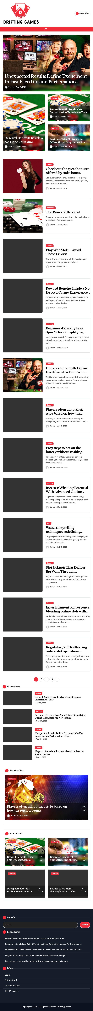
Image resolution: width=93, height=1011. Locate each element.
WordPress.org (12, 991)
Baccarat (51, 207)
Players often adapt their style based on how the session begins (65, 413)
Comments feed (12, 986)
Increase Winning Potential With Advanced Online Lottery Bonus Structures (67, 492)
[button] (88, 64)
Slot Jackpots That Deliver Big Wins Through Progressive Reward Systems (68, 571)
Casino (9, 39)
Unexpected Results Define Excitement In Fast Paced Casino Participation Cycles (67, 372)
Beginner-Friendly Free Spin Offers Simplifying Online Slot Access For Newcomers (67, 142)
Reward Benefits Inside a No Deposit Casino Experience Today (24, 142)
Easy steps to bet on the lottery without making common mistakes (64, 452)
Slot (48, 523)
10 (52, 679)
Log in (7, 975)
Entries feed (11, 980)
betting (55, 128)
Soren (10, 87)
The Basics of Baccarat (63, 212)
